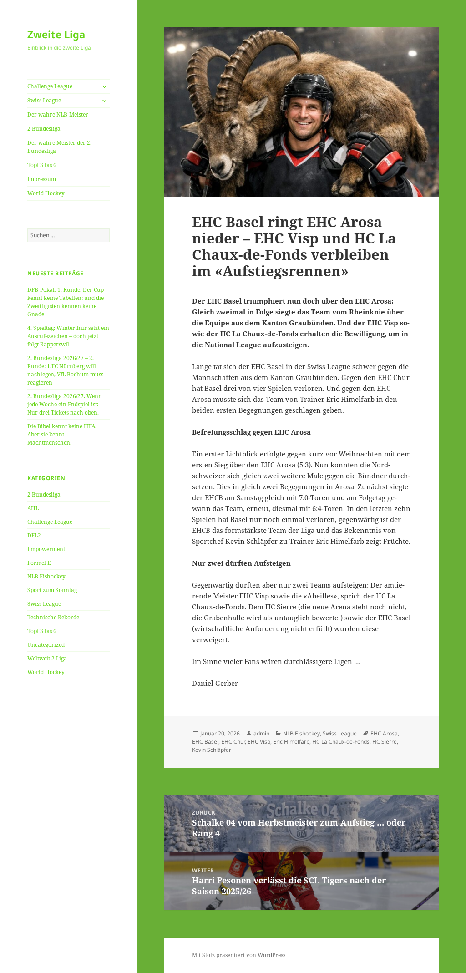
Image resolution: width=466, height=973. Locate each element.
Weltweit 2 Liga (47, 658)
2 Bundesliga (44, 128)
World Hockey (46, 193)
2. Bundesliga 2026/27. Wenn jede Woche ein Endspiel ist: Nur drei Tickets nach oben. (64, 404)
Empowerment (46, 549)
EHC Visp (259, 741)
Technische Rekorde (53, 617)
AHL (33, 508)
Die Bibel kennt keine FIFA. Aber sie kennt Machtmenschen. (61, 434)
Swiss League (44, 100)
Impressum (41, 179)
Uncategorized (46, 645)
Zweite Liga (56, 34)
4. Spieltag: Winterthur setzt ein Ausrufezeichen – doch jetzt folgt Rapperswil (68, 336)
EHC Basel (205, 741)
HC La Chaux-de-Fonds (341, 741)
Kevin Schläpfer (211, 750)
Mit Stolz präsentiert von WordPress (238, 955)
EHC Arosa (384, 733)
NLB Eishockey (46, 576)
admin (261, 733)
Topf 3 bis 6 (41, 165)
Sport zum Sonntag (52, 590)
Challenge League (49, 86)
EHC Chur (233, 741)
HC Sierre (384, 741)
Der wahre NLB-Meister (57, 114)
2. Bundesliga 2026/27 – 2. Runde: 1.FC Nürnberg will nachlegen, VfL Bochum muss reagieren (65, 370)
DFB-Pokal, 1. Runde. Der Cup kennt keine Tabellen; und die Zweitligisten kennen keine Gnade (65, 302)
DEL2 (34, 535)
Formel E (39, 563)
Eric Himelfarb (291, 741)
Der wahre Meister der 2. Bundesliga (59, 147)
